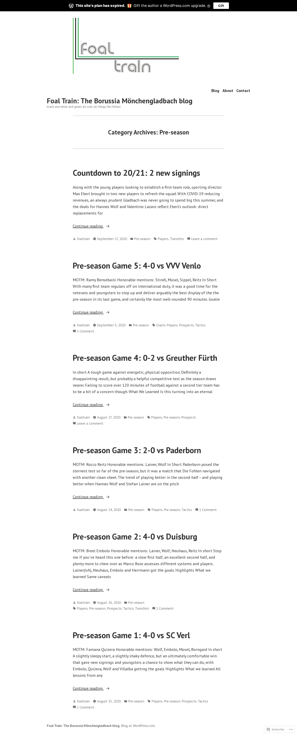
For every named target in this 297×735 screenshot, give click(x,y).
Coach (160, 325)
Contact (243, 90)
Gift (221, 6)
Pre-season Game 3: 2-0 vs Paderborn (137, 450)
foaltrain (83, 238)
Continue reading (88, 226)
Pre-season (142, 238)
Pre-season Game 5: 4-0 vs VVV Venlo (137, 265)
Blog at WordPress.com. (138, 725)
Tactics (200, 325)
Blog (215, 90)
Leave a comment (204, 239)
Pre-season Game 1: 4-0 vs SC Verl (131, 635)
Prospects (186, 325)
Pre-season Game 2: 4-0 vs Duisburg (135, 536)
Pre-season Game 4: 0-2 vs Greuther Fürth (145, 357)
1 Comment (85, 331)
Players (163, 238)
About (227, 90)
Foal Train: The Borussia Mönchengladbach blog (120, 100)
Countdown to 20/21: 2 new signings (136, 172)
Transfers (177, 238)
